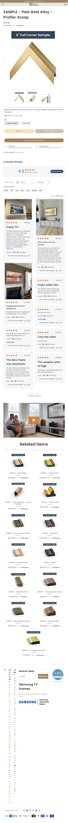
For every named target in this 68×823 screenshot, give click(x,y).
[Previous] (5, 59)
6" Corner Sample (11, 123)
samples (34, 190)
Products (10, 687)
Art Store (10, 711)
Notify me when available (34, 140)
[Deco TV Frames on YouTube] (27, 810)
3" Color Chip (26, 123)
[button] (34, 420)
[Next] (61, 59)
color (11, 190)
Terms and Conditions (15, 747)
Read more (10, 249)
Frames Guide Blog (10, 722)
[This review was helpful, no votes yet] (25, 256)
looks (28, 190)
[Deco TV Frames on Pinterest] (30, 810)
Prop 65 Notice (19, 152)
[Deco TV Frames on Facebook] (33, 810)
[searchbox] (9, 182)
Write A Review (57, 171)
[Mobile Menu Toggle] (9, 4)
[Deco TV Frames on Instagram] (24, 810)
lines (17, 190)
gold (40, 190)
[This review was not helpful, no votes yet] (28, 256)
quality (6, 190)
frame (22, 190)
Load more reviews (34, 395)
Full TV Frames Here (16, 116)
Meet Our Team (10, 774)
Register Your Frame (10, 797)
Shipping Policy (15, 692)
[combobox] (27, 182)
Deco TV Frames (13, 810)
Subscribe (43, 676)
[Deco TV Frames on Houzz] (39, 810)
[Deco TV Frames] (34, 4)
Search (10, 694)
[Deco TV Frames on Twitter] (36, 810)
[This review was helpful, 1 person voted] (56, 271)
